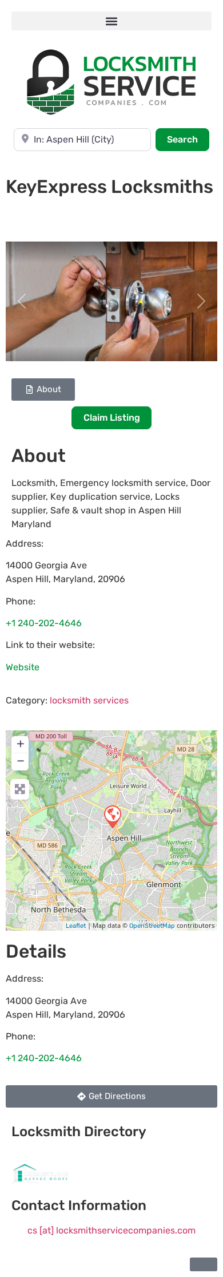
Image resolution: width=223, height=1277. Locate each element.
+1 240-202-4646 (44, 623)
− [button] (21, 760)
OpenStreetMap (152, 926)
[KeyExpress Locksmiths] (112, 816)
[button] (111, 20)
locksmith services (89, 700)
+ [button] (21, 743)
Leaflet (76, 926)
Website (22, 667)
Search (188, 139)
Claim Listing (111, 417)
